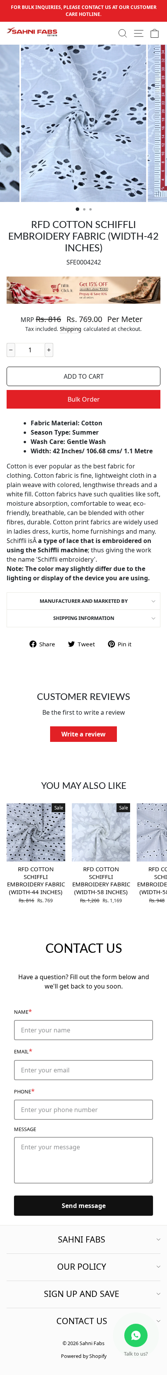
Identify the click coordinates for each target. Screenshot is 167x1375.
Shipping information (83, 617)
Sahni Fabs (81, 1239)
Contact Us (81, 1320)
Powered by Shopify (83, 1356)
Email (23, 1050)
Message (25, 1129)
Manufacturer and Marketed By (84, 600)
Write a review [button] (83, 734)
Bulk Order (84, 399)
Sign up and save (81, 1293)
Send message (84, 1205)
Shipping (70, 328)
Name (23, 1011)
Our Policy (81, 1266)
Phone (24, 1090)
